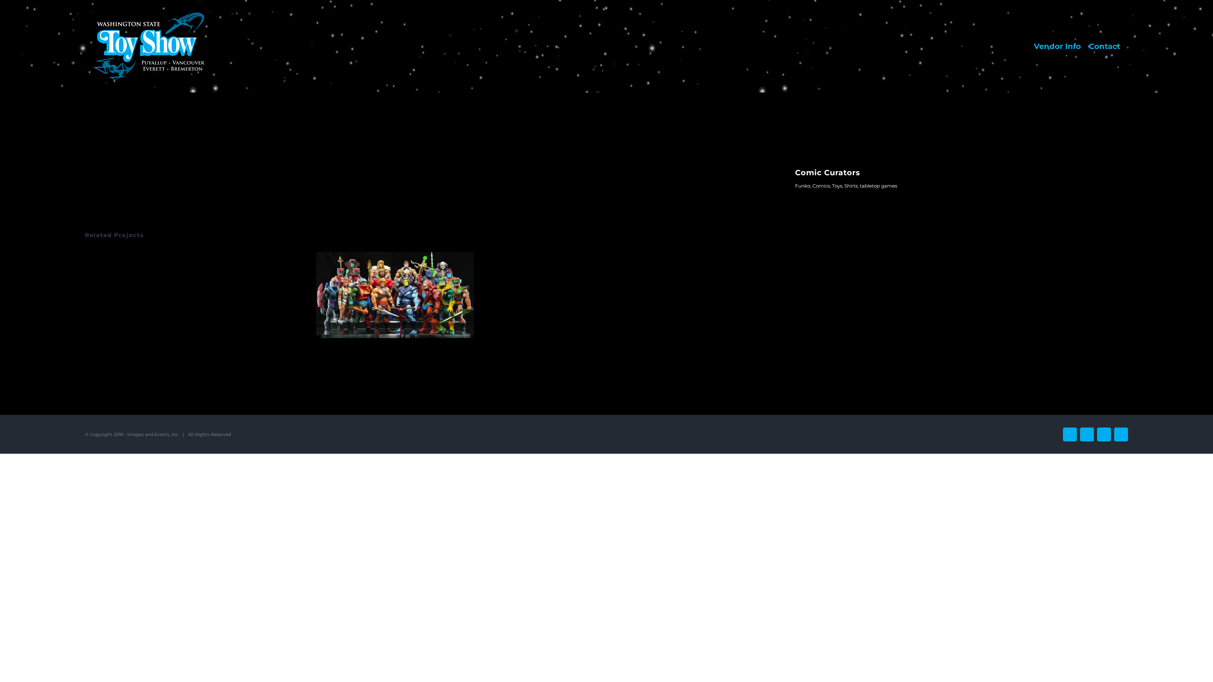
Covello (387, 295)
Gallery (403, 295)
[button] (89, 296)
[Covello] (395, 295)
